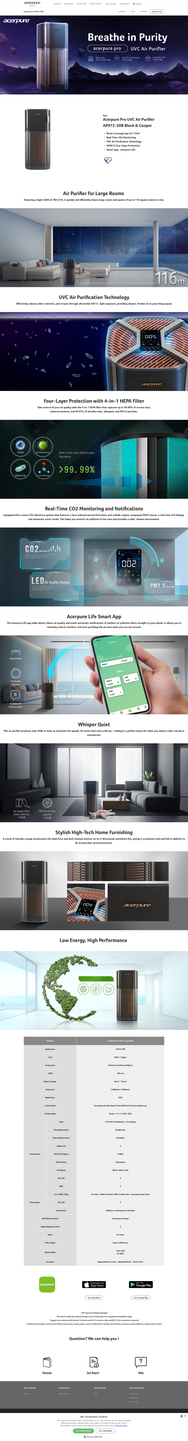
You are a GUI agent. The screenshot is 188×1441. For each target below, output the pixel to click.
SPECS (133, 11)
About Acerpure (110, 4)
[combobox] (181, 1416)
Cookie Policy (133, 1402)
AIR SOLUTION (81, 4)
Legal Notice (133, 1397)
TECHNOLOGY (69, 4)
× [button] (185, 1416)
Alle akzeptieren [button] (83, 1431)
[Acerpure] (32, 4)
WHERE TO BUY (125, 4)
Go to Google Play (141, 1298)
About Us (27, 1393)
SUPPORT (143, 11)
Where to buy (157, 11)
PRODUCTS (57, 4)
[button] (94, 1436)
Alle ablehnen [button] (105, 1431)
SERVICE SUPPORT (96, 4)
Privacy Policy (134, 1393)
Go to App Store (94, 1298)
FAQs (95, 1393)
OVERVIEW (122, 11)
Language (138, 4)
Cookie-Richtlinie (121, 1425)
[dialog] (94, 1427)
